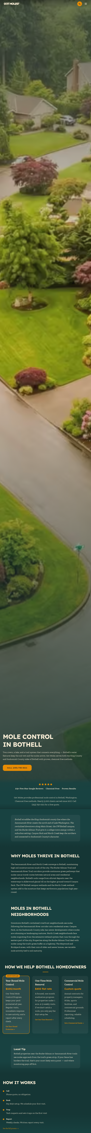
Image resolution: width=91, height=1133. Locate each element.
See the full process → (11, 1128)
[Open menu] (85, 3)
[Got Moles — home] (12, 4)
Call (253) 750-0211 (17, 768)
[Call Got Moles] (79, 3)
